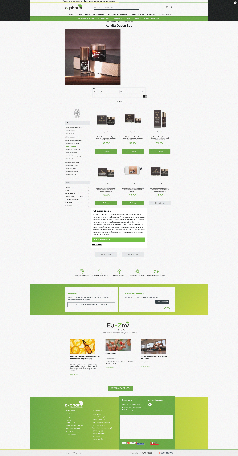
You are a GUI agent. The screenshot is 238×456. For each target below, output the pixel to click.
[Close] (235, 2)
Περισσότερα (97, 245)
